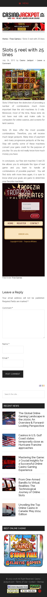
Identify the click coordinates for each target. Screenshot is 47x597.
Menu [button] (25, 3)
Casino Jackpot (23, 15)
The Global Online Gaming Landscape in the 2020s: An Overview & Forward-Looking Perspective (32, 419)
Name (5, 344)
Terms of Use (21, 582)
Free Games (15, 39)
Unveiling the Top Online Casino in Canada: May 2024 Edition (30, 509)
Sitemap (40, 582)
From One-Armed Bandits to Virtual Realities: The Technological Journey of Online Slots (29, 487)
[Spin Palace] (23, 566)
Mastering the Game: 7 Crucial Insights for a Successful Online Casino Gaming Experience (31, 464)
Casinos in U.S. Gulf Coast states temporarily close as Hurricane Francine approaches (31, 441)
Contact (32, 582)
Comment (7, 308)
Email (5, 358)
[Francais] (43, 386)
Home (5, 39)
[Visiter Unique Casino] (23, 30)
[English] (40, 386)
